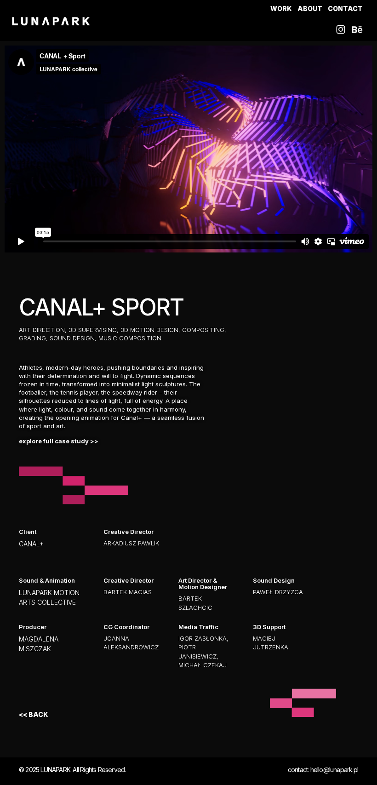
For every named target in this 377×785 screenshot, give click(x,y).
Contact (345, 8)
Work (281, 8)
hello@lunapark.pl (334, 770)
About (309, 8)
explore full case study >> (58, 441)
